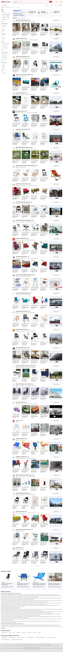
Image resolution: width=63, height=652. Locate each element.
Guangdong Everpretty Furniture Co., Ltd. (23, 311)
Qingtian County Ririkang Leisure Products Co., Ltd (24, 383)
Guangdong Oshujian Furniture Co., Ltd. (22, 256)
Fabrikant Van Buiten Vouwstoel (51, 637)
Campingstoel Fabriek (4, 637)
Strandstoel (29, 632)
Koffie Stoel (39, 632)
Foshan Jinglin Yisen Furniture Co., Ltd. (22, 329)
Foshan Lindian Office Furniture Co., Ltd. (23, 347)
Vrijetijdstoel (18, 632)
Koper (47, 5)
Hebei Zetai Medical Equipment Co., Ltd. (23, 56)
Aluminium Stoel (24, 632)
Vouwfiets (10, 632)
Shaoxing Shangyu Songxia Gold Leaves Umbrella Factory (26, 365)
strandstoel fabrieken (44, 3)
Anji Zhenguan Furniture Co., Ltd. (21, 111)
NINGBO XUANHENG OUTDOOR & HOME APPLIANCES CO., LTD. (27, 165)
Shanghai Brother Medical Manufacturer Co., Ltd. (24, 529)
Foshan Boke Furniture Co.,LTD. (21, 38)
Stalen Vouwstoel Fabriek (12, 637)
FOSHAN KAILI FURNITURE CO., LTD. (22, 238)
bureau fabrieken (27, 3)
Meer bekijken (3, 628)
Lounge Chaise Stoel (4, 632)
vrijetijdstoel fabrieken (32, 3)
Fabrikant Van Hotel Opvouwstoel (40, 637)
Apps (55, 5)
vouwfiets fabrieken (22, 3)
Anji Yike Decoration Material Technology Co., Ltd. (24, 220)
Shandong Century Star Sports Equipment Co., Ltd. (24, 74)
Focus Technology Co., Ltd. (30, 647)
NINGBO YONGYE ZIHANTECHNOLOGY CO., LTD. (24, 147)
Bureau (14, 632)
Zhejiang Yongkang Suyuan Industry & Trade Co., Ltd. (25, 474)
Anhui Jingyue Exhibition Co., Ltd (21, 92)
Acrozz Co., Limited (19, 420)
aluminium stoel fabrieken (38, 3)
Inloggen (61, 2)
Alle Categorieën (4, 5)
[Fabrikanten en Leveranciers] (5, 2)
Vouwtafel (34, 632)
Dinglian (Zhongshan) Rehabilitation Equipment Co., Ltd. (25, 274)
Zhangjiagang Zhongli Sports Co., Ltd (22, 456)
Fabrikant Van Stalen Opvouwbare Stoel (17, 639)
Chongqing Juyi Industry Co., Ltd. (21, 438)
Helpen (52, 5)
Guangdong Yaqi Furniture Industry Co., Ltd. (23, 183)
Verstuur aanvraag (56, 20)
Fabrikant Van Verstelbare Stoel (6, 639)
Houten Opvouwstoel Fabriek (30, 637)
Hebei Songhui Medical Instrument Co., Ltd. (23, 493)
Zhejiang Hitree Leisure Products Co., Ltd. (23, 129)
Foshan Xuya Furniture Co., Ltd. (21, 402)
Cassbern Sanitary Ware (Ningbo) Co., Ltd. (23, 20)
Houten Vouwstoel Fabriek (21, 637)
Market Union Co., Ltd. (20, 547)
